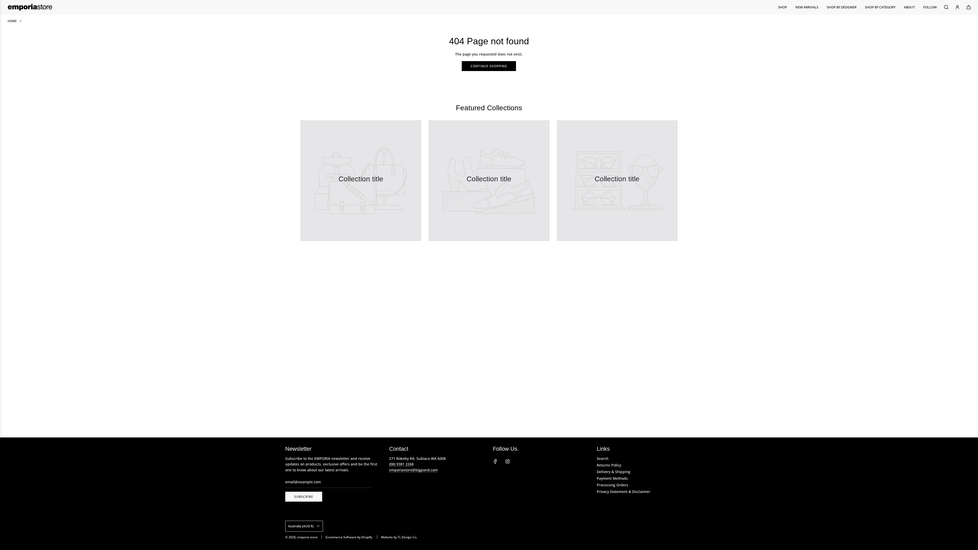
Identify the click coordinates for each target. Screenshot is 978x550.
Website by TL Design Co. (399, 537)
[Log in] (957, 7)
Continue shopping (489, 66)
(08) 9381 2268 (401, 464)
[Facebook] (495, 461)
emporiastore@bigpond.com (413, 470)
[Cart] (968, 7)
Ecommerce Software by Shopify (348, 537)
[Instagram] (507, 461)
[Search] (946, 7)
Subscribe (303, 496)
